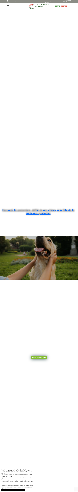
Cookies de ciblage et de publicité (17, 486)
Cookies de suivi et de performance (17, 481)
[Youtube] (64, 1)
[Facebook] (68, 1)
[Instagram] (66, 1)
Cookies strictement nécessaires (17, 474)
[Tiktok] (70, 1)
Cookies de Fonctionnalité (17, 477)
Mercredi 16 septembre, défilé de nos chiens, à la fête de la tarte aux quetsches (38, 211)
